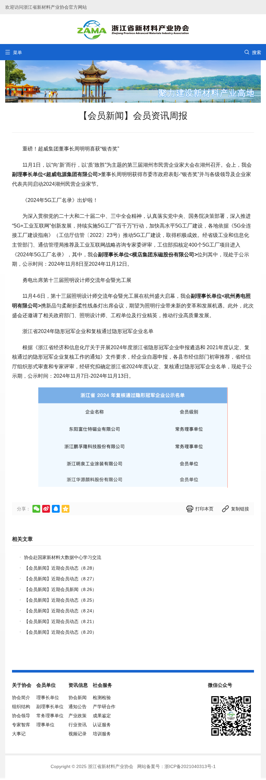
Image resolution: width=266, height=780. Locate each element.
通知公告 (77, 706)
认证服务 (102, 724)
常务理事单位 (50, 715)
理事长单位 (47, 697)
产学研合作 (104, 706)
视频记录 (77, 733)
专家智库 (21, 724)
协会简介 (21, 697)
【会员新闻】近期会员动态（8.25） (60, 600)
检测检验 (102, 697)
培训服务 (102, 733)
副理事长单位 (50, 706)
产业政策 (77, 715)
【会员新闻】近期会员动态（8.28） (60, 568)
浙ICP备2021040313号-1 (190, 766)
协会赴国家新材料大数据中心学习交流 (62, 557)
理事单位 (45, 724)
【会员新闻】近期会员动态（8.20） (60, 632)
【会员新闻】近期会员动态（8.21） (60, 621)
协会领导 (21, 715)
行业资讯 (77, 724)
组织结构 (21, 706)
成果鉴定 (102, 715)
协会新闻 (77, 697)
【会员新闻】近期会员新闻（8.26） (60, 589)
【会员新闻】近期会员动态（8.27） (60, 578)
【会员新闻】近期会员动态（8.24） (60, 610)
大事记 (19, 733)
